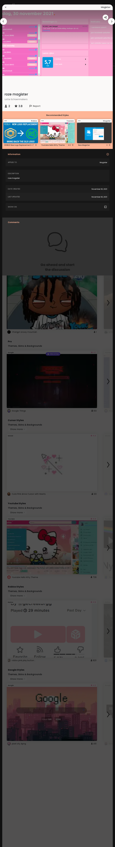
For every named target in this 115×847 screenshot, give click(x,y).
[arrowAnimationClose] (3, 21)
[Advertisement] (11, 424)
